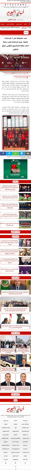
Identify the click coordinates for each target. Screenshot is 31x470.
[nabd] (15, 4)
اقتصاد (5, 424)
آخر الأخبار (15, 236)
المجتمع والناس (15, 449)
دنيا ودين (25, 445)
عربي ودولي (19, 24)
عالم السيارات (25, 452)
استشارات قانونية (15, 452)
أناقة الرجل (25, 441)
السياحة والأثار (5, 449)
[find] (10, 4)
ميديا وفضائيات (25, 431)
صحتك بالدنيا (15, 441)
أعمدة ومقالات (5, 431)
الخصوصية (15, 459)
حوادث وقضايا (25, 427)
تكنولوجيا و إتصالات (15, 438)
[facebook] (25, 4)
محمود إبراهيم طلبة (20, 77)
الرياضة (3, 24)
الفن (16, 427)
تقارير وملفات (15, 431)
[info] (8, 4)
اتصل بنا (6, 459)
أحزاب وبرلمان (26, 438)
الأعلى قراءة (15, 333)
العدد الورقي (15, 232)
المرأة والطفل (5, 438)
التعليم (15, 434)
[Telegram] (22, 154)
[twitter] (23, 4)
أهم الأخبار (15, 277)
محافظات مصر (10, 24)
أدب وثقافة (25, 434)
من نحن (6, 456)
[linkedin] (18, 4)
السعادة (5, 452)
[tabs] (5, 4)
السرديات (25, 449)
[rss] (13, 4)
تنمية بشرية (6, 434)
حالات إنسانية (15, 445)
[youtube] (20, 4)
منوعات (25, 456)
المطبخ (6, 441)
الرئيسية (25, 420)
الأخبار (25, 24)
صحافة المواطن (6, 445)
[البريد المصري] (15, 169)
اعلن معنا (25, 459)
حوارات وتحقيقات (6, 427)
